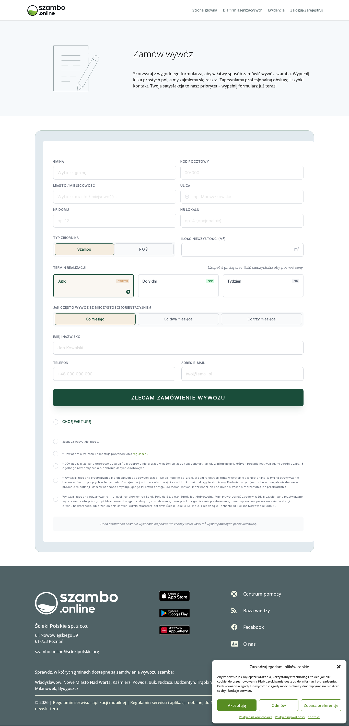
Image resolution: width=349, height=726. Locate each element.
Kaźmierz (122, 682)
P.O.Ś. (143, 249)
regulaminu (140, 454)
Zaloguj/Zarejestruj (306, 10)
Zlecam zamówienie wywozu (178, 398)
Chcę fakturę (76, 421)
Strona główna (204, 10)
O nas (249, 644)
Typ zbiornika (66, 238)
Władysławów (48, 682)
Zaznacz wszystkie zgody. (80, 441)
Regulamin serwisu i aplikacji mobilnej (89, 702)
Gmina (58, 161)
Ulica (185, 185)
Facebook (253, 627)
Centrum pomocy (262, 594)
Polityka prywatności (290, 717)
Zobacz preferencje (321, 705)
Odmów (279, 705)
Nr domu (61, 209)
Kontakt (314, 717)
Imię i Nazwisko (67, 337)
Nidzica (165, 682)
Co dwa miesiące (178, 319)
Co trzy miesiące (262, 319)
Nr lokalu (189, 209)
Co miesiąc (95, 319)
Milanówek (45, 688)
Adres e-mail (193, 363)
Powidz (140, 682)
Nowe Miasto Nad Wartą (87, 682)
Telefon (60, 363)
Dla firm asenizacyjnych (242, 10)
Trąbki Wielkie (210, 682)
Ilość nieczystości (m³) (203, 239)
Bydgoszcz (68, 688)
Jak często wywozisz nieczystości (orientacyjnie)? (102, 307)
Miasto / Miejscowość (74, 185)
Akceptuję (237, 705)
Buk (152, 682)
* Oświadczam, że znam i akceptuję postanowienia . (105, 454)
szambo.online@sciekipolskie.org (67, 651)
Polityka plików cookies (255, 717)
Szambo (84, 249)
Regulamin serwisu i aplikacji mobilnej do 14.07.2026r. (182, 702)
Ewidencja (276, 10)
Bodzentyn (184, 682)
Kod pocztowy (194, 161)
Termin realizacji (69, 268)
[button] (338, 666)
